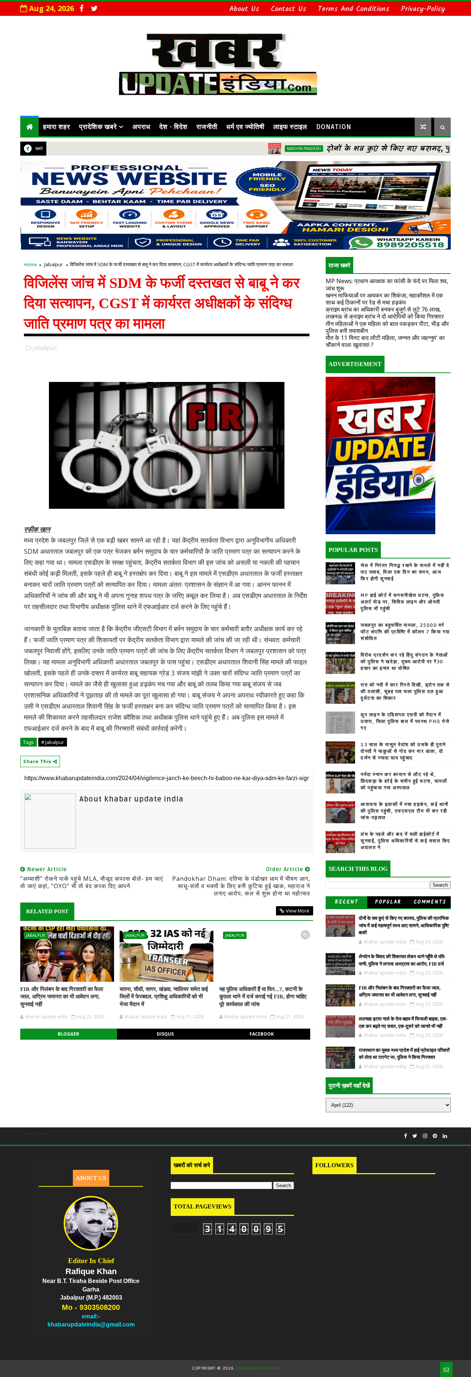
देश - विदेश (173, 127)
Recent (346, 902)
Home (30, 264)
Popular (388, 902)
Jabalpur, (45, 348)
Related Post (47, 911)
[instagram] (425, 1136)
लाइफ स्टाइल (290, 127)
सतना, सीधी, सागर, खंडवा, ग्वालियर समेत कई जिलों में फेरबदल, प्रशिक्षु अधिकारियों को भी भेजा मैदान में (164, 996)
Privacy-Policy (423, 9)
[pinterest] (435, 1136)
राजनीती (206, 127)
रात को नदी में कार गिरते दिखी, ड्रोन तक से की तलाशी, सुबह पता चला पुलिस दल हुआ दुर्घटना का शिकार (405, 691)
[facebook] (81, 8)
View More (297, 910)
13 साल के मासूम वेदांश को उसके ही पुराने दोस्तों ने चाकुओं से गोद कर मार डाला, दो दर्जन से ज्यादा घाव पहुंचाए (403, 751)
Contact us (288, 9)
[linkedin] (445, 1136)
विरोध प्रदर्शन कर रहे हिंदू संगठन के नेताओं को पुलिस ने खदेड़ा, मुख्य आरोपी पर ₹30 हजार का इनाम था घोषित (404, 661)
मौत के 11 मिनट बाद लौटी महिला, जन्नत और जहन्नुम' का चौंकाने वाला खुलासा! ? (385, 341)
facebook (261, 1034)
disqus (165, 1034)
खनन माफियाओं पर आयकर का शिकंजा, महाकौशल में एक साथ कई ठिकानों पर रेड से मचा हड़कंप (384, 298)
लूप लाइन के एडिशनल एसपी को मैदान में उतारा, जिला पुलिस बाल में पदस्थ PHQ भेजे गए (405, 721)
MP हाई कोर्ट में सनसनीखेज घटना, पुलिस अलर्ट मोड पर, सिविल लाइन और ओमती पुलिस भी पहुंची (402, 602)
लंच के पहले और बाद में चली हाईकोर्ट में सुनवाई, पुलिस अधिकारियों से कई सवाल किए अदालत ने (405, 841)
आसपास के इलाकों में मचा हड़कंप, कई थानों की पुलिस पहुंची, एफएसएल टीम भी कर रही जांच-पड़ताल (405, 811)
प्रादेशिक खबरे (98, 127)
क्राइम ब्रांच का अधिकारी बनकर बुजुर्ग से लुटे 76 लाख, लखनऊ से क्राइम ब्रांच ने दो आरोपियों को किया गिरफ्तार (385, 312)
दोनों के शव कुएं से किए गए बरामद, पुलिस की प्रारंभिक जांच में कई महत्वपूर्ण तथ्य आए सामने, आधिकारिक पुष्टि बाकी (404, 925)
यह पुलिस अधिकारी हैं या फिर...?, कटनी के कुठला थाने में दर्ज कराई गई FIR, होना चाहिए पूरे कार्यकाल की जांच (263, 996)
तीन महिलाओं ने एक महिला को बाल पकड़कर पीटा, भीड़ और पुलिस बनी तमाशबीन (387, 327)
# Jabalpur (52, 742)
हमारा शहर (56, 127)
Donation (333, 127)
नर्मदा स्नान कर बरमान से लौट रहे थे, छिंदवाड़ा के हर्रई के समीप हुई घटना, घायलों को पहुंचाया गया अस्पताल (404, 781)
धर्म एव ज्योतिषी (245, 127)
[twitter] (94, 8)
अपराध (141, 127)
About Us (244, 9)
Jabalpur (53, 264)
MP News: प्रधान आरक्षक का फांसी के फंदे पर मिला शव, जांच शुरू (387, 284)
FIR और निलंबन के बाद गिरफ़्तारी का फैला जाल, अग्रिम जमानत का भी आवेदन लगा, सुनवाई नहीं (61, 996)
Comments (430, 902)
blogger (68, 1034)
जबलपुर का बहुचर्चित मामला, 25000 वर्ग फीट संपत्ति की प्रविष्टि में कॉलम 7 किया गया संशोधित (405, 631)
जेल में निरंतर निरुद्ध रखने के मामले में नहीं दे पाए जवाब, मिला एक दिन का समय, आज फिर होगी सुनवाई (405, 572)
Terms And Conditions (353, 9)
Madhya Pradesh (269, 148)
